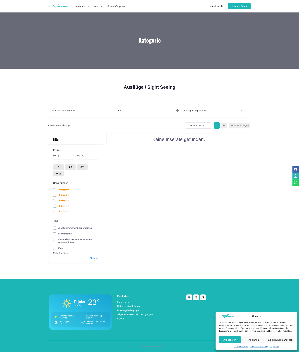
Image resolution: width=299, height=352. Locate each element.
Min (55, 155)
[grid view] (217, 125)
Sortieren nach (196, 125)
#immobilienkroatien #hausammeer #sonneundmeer (75, 241)
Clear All (94, 258)
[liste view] (224, 125)
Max (79, 155)
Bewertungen (60, 183)
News (97, 6)
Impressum (274, 346)
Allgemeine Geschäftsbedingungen (135, 314)
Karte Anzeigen (241, 125)
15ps (60, 248)
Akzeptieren (229, 339)
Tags (55, 220)
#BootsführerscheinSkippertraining (75, 228)
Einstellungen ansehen (280, 339)
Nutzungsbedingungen (128, 310)
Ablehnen (254, 339)
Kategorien (80, 6)
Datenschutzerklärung (259, 346)
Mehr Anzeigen (60, 253)
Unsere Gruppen (116, 6)
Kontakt (121, 318)
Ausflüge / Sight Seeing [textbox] (195, 110)
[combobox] (213, 110)
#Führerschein (65, 233)
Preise (56, 150)
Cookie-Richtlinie (241, 346)
